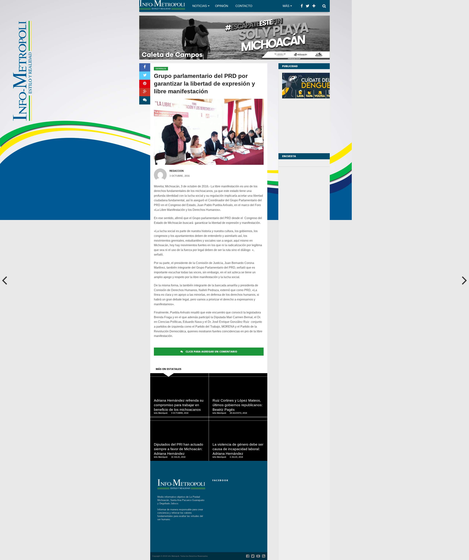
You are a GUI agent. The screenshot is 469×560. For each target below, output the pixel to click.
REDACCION (176, 171)
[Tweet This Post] (144, 75)
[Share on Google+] (144, 92)
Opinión (221, 6)
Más (286, 6)
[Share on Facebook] (144, 67)
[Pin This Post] (144, 84)
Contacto (243, 6)
